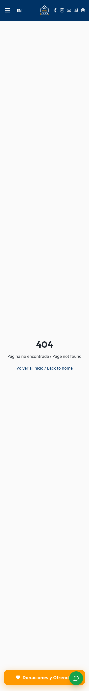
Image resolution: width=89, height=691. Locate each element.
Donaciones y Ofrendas (48, 677)
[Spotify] (83, 10)
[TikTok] (76, 10)
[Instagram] (62, 10)
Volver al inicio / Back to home (45, 368)
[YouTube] (69, 10)
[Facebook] (55, 10)
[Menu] (76, 678)
